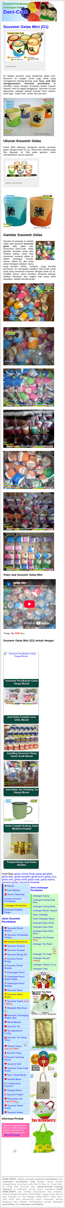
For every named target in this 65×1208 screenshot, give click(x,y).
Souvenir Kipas (14, 990)
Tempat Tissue (14, 1046)
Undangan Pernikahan (15, 905)
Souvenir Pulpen (15, 1094)
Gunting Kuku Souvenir (12, 1084)
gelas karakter (22, 876)
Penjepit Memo (14, 1090)
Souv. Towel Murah (16, 1075)
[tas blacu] (43, 1016)
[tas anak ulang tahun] (43, 1152)
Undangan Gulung (41, 896)
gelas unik (33, 879)
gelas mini (7, 879)
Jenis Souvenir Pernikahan (11, 920)
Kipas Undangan (40, 914)
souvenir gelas (10, 882)
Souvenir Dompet (16, 950)
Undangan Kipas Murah (43, 923)
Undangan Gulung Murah (44, 906)
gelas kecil (37, 876)
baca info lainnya (12, 1135)
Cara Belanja (13, 890)
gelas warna (47, 879)
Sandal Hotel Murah (17, 941)
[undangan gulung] (43, 1050)
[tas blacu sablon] (43, 1098)
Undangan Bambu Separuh (45, 910)
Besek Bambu (14, 1022)
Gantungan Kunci (15, 972)
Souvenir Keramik (29, 882)
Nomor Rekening (16, 894)
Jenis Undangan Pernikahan (39, 889)
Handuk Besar (14, 1079)
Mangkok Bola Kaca (17, 1008)
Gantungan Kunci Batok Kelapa (14, 977)
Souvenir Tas (13, 1026)
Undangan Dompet (41, 958)
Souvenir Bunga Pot (17, 954)
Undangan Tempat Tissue (44, 964)
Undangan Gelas (40, 969)
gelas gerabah (44, 873)
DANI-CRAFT (42, 1196)
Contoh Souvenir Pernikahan (12, 899)
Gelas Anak (28, 873)
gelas (17, 873)
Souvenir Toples (15, 1001)
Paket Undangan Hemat (44, 919)
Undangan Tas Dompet (43, 937)
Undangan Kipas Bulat (43, 927)
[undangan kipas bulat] (43, 1072)
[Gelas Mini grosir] (28, 229)
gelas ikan (7, 876)
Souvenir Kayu (14, 1053)
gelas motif (21, 879)
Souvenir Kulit (14, 1064)
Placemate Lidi (14, 1098)
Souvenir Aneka (15, 1112)
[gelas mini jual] (28, 364)
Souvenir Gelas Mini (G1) (25, 27)
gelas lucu (50, 876)
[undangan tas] (43, 989)
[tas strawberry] (43, 1122)
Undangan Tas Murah (42, 944)
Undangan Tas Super (42, 954)
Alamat (10, 886)
